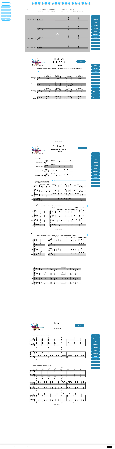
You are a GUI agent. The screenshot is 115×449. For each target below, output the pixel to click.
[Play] (38, 71)
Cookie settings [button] (95, 447)
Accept (109, 447)
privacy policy (53, 447)
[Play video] (57, 33)
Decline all (102, 447)
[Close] (113, 447)
